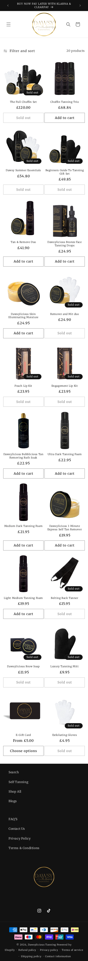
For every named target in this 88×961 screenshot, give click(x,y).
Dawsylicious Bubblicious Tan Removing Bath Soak (23, 456)
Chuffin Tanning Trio (64, 101)
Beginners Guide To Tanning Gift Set (64, 172)
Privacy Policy (20, 838)
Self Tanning (18, 782)
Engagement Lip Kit (64, 385)
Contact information (58, 956)
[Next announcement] (80, 5)
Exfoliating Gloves (64, 735)
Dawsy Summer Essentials (23, 170)
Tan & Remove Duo (23, 242)
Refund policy (27, 949)
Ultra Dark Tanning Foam (65, 454)
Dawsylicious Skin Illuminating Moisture (23, 315)
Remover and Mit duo (64, 314)
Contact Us (17, 829)
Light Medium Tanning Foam (23, 598)
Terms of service (72, 949)
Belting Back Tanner (64, 598)
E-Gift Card (23, 735)
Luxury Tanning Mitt (64, 666)
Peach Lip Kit (23, 385)
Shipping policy (31, 956)
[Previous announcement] (8, 5)
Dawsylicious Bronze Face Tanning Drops (64, 243)
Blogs (13, 801)
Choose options (23, 751)
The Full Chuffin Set (23, 101)
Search (14, 772)
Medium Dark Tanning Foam (23, 526)
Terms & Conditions (24, 848)
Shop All (15, 791)
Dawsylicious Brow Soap (23, 666)
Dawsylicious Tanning (42, 944)
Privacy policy (49, 949)
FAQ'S (13, 819)
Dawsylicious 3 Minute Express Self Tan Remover (64, 527)
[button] (8, 24)
